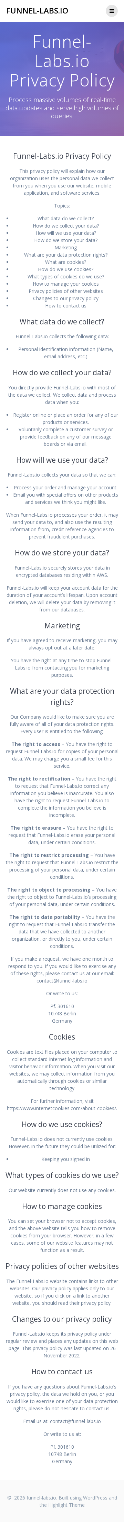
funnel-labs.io (37, 11)
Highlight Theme (66, 1505)
